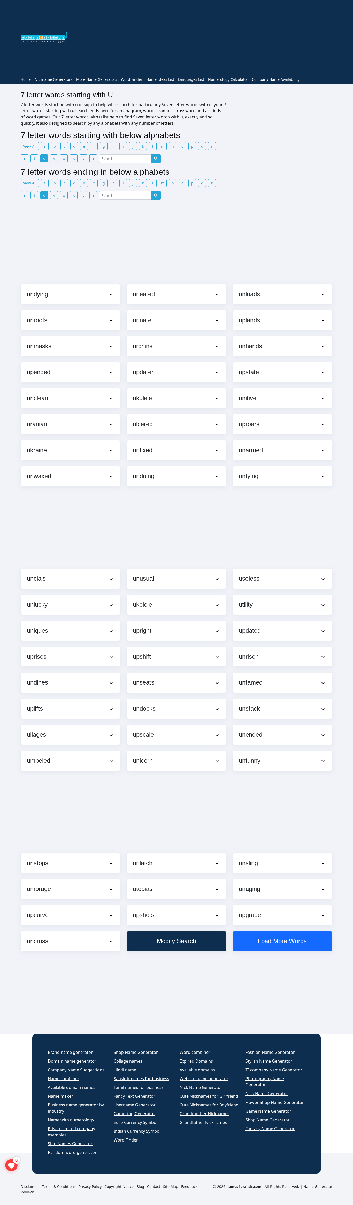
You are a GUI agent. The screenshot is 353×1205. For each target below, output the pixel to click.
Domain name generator (72, 1061)
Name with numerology (71, 1120)
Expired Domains (196, 1061)
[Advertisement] (203, 38)
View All (29, 146)
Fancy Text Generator (134, 1096)
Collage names (128, 1061)
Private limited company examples (71, 1132)
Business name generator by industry (76, 1108)
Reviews (28, 1192)
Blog (140, 1186)
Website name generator (204, 1078)
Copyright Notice (119, 1186)
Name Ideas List (160, 79)
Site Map (170, 1186)
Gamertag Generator (134, 1113)
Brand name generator (70, 1052)
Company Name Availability (276, 79)
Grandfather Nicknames (203, 1122)
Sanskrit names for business (141, 1078)
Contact (153, 1186)
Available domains (197, 1070)
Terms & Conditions (59, 1186)
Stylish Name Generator (268, 1061)
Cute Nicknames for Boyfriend (209, 1105)
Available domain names (71, 1087)
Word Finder (131, 79)
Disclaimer (30, 1186)
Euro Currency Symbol (135, 1122)
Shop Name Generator (136, 1052)
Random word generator (72, 1152)
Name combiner (63, 1078)
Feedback (189, 1186)
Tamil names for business (139, 1087)
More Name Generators (96, 79)
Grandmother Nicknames (204, 1113)
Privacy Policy (90, 1186)
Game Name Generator (268, 1111)
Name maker (60, 1096)
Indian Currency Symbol (137, 1131)
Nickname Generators (53, 79)
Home (26, 79)
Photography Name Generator (264, 1082)
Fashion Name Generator (270, 1052)
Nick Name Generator (201, 1087)
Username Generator (135, 1105)
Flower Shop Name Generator (274, 1102)
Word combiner (195, 1052)
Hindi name (125, 1070)
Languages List (191, 79)
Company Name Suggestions (76, 1070)
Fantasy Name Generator (270, 1128)
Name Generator (317, 1186)
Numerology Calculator (228, 79)
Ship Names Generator (70, 1143)
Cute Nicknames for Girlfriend (209, 1096)
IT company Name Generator (273, 1070)
